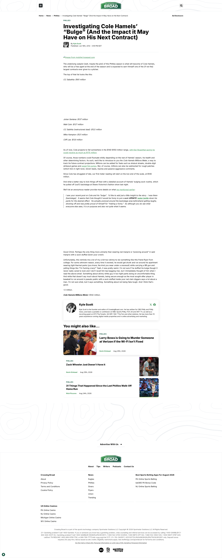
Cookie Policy (47, 490)
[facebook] (154, 304)
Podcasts (117, 466)
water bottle (143, 198)
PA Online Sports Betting (146, 479)
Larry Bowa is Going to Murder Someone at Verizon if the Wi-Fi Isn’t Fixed (126, 339)
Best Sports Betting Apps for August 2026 (155, 475)
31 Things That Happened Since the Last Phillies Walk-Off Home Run (99, 387)
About (91, 466)
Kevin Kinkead (105, 351)
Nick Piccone (71, 393)
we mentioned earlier (125, 189)
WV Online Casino (48, 521)
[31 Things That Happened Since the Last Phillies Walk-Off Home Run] (149, 387)
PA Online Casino (48, 510)
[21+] (101, 550)
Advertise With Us (109, 444)
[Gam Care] (108, 550)
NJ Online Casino (48, 514)
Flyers (90, 490)
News (90, 475)
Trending (92, 497)
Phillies (66, 20)
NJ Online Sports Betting (146, 486)
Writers (106, 466)
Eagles (91, 479)
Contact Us (129, 466)
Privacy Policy (47, 483)
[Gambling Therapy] (118, 550)
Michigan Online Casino (51, 517)
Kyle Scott (77, 44)
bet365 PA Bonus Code (146, 483)
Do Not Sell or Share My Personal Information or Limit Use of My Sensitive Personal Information (111, 543)
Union (90, 494)
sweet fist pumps (89, 166)
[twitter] (150, 304)
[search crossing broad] (181, 5)
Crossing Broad (48, 475)
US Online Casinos (49, 506)
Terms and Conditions (50, 486)
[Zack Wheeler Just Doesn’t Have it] (149, 366)
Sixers (91, 486)
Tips (98, 466)
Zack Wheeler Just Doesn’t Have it (85, 364)
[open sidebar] (41, 5)
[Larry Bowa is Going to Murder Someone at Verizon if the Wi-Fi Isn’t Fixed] (80, 342)
